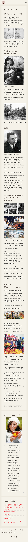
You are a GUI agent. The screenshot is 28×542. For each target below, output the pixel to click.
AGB (15, 532)
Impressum (3, 530)
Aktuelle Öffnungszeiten (9, 511)
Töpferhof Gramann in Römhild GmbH (18, 534)
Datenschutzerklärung (7, 532)
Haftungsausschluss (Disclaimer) (15, 530)
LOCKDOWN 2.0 (7, 514)
